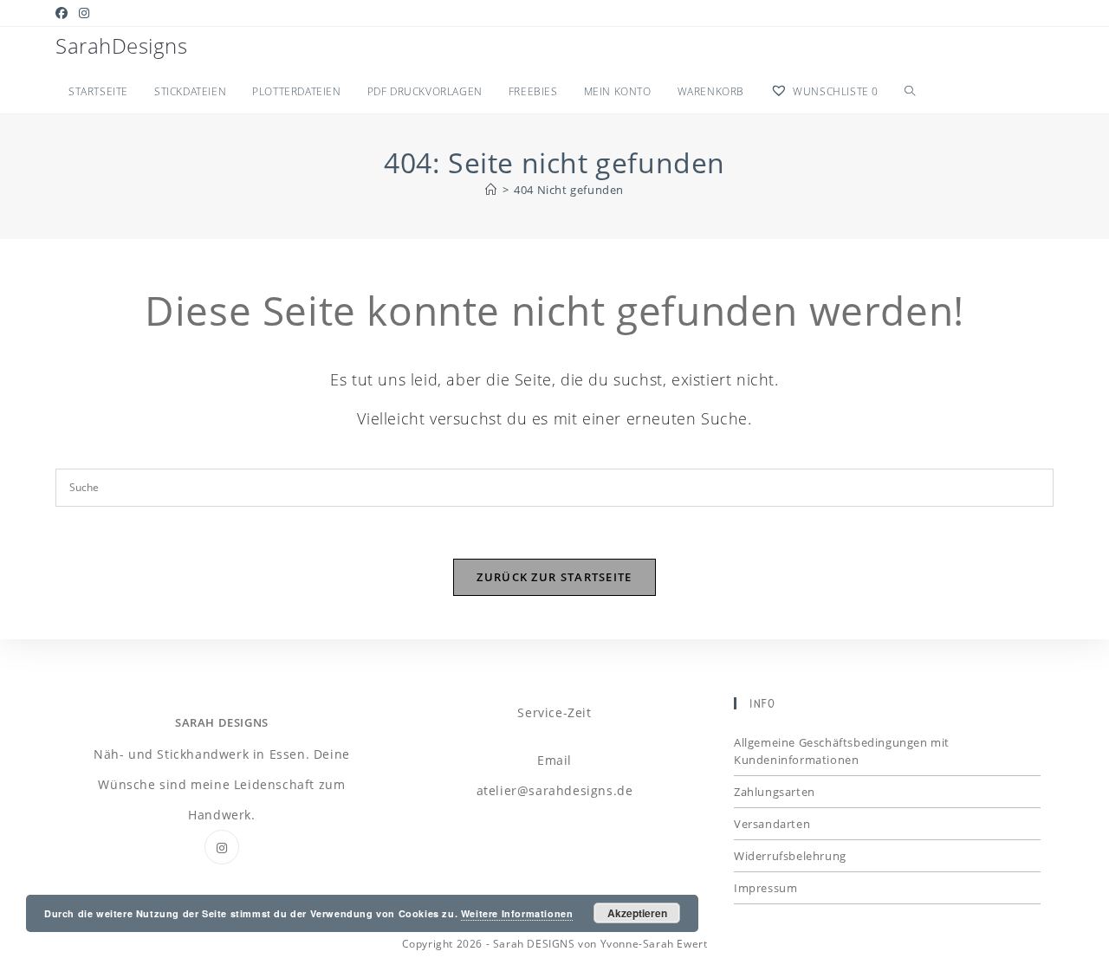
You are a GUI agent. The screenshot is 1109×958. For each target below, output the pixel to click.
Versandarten (772, 824)
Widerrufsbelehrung (790, 856)
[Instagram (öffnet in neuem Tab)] (84, 13)
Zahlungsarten (774, 791)
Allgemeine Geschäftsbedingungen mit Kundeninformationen (842, 751)
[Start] (491, 189)
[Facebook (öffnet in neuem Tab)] (64, 13)
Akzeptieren (637, 913)
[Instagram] (221, 847)
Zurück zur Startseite (554, 577)
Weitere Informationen (517, 913)
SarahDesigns (121, 45)
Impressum (765, 888)
